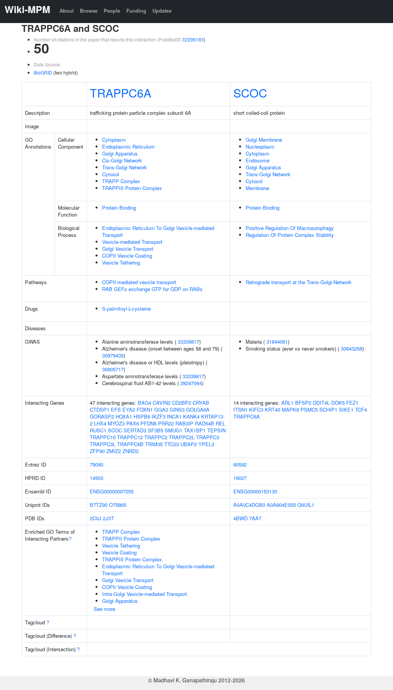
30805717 (113, 369)
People (112, 10)
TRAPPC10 (103, 437)
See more (104, 608)
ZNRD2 (130, 451)
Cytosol (110, 174)
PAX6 (132, 423)
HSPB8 (142, 416)
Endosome (257, 160)
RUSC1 (98, 430)
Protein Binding (119, 207)
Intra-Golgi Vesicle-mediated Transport (144, 593)
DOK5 (338, 402)
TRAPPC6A (120, 92)
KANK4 (191, 416)
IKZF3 (158, 416)
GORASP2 (102, 416)
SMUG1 (173, 430)
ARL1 (287, 402)
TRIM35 (154, 444)
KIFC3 (256, 409)
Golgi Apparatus (120, 153)
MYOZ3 (116, 423)
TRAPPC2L (182, 437)
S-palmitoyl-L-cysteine (126, 308)
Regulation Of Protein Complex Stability (290, 234)
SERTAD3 (135, 430)
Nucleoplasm (260, 146)
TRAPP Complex (121, 181)
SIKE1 (346, 409)
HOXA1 (124, 416)
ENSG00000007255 (112, 491)
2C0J (95, 518)
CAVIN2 (161, 402)
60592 (240, 464)
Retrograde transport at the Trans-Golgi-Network (299, 282)
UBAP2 (188, 444)
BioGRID (43, 72)
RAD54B (204, 423)
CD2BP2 (181, 402)
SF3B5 (155, 430)
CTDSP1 (99, 409)
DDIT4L (321, 402)
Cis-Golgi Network (122, 160)
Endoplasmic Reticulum (128, 146)
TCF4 (361, 409)
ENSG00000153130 (255, 491)
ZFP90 (97, 451)
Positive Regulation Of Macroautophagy (290, 228)
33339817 (188, 341)
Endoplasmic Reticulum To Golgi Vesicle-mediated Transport (158, 231)
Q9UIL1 (305, 504)
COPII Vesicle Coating (127, 255)
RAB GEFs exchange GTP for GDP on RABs (152, 289)
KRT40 (272, 409)
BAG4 (144, 402)
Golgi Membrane (264, 139)
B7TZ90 (98, 504)
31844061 (277, 341)
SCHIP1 (328, 409)
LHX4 (100, 423)
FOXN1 (145, 409)
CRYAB (201, 402)
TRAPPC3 (207, 437)
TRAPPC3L (103, 444)
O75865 (117, 504)
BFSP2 (303, 402)
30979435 (113, 355)
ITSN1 (240, 409)
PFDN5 (148, 423)
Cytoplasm (114, 139)
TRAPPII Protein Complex (131, 538)
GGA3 (161, 409)
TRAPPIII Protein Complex (132, 188)
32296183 (193, 39)
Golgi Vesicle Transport (128, 248)
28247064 (191, 383)
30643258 (351, 348)
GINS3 (177, 409)
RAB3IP (184, 423)
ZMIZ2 (113, 451)
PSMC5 (309, 409)
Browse (88, 10)
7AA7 (255, 518)
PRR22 (166, 423)
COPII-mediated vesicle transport (139, 282)
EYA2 (128, 409)
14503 (96, 478)
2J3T (108, 518)
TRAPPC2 (155, 437)
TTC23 (171, 444)
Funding (136, 10)
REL (220, 423)
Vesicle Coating (119, 552)
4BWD (240, 518)
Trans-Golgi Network (124, 167)
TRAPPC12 (130, 437)
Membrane (257, 188)
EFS (116, 409)
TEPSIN (216, 430)
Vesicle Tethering (121, 262)
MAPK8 (290, 409)
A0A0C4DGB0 (249, 504)
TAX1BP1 (195, 430)
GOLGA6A (198, 409)
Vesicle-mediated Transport (132, 241)
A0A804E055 (281, 504)
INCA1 (174, 416)
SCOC (250, 92)
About (66, 10)
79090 (96, 464)
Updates (162, 10)
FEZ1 (352, 402)
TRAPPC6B (130, 444)
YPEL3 (206, 444)
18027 (240, 478)
